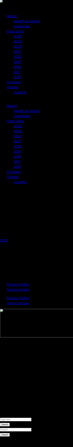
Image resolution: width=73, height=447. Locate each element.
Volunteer (22, 26)
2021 (17, 51)
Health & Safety (27, 21)
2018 (17, 66)
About (12, 16)
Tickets (13, 87)
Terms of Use (18, 289)
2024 (18, 41)
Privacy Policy (18, 284)
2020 (18, 56)
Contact (14, 82)
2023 (18, 46)
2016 (17, 77)
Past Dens (15, 31)
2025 (18, 36)
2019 (17, 61)
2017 (17, 72)
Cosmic (20, 92)
